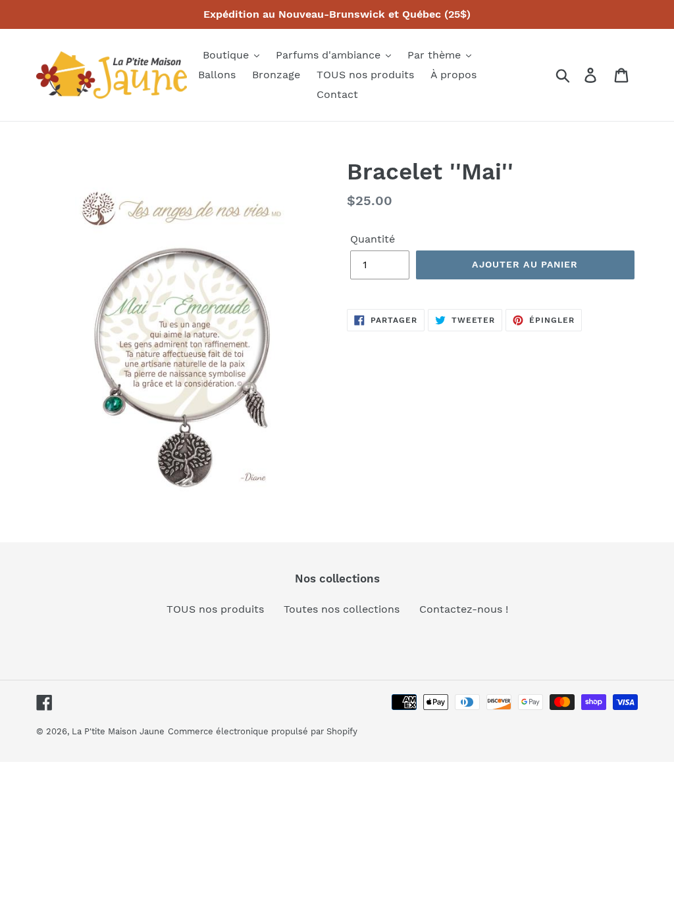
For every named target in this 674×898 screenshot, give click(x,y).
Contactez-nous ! (463, 609)
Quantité (372, 239)
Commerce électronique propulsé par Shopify (262, 731)
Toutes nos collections (342, 609)
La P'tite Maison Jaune (118, 731)
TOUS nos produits (215, 609)
